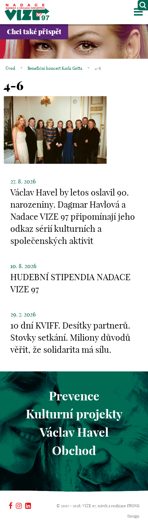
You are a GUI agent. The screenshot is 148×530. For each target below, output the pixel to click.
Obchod (74, 450)
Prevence (74, 396)
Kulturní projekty (74, 414)
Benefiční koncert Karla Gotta (55, 68)
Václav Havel (74, 432)
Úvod (10, 68)
